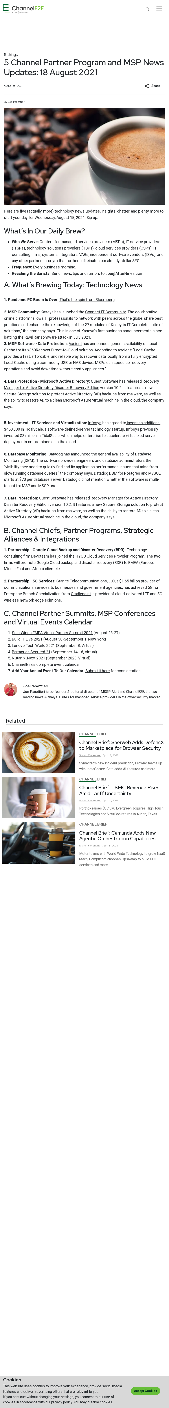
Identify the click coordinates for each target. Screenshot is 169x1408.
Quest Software (104, 381)
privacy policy (61, 1402)
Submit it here (97, 670)
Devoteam (40, 556)
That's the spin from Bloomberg (87, 299)
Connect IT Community (105, 312)
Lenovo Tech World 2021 (33, 645)
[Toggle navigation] (159, 9)
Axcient (75, 343)
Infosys (94, 422)
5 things (11, 54)
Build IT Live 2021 (27, 639)
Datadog (55, 454)
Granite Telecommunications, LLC (85, 581)
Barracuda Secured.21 (31, 652)
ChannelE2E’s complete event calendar (46, 664)
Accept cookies (145, 1391)
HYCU (80, 556)
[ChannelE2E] (23, 8)
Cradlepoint (81, 593)
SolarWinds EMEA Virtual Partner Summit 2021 (52, 632)
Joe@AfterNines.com (124, 273)
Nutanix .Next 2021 (28, 658)
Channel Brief (93, 734)
